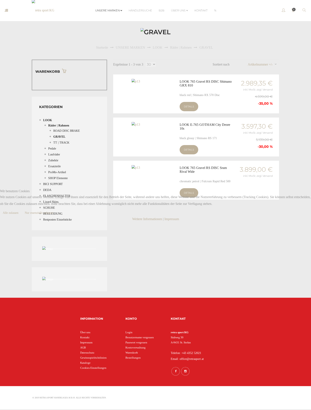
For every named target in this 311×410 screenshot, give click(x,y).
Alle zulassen (10, 212)
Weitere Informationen (147, 219)
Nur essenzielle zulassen (39, 212)
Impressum (171, 219)
